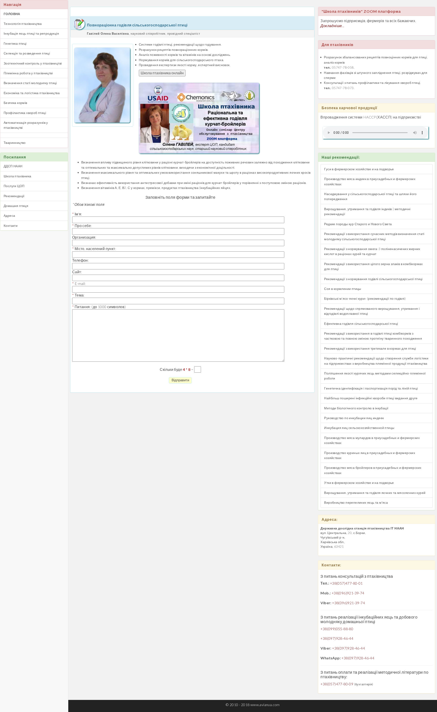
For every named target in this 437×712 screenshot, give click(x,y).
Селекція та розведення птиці (27, 53)
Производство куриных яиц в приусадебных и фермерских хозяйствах (369, 455)
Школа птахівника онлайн (162, 73)
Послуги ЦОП (14, 186)
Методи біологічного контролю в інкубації (356, 408)
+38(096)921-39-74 (348, 593)
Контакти (11, 225)
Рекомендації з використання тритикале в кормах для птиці (370, 348)
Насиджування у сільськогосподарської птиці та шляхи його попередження (370, 196)
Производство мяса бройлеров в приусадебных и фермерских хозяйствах (372, 470)
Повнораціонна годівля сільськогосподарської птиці (137, 25)
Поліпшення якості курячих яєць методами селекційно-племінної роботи (375, 375)
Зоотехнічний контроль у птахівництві (33, 63)
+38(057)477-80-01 (346, 583)
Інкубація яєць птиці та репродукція (31, 33)
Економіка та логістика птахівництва (32, 93)
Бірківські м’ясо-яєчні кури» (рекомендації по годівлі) (365, 298)
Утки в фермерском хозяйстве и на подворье (359, 483)
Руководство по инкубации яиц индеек (354, 418)
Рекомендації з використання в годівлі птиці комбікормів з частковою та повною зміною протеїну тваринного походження (373, 335)
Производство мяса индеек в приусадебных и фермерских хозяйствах (369, 181)
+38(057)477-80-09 (336, 684)
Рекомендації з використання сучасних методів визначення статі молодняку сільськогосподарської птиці (374, 236)
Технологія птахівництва (23, 24)
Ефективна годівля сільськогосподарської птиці (361, 323)
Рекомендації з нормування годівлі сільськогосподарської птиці (373, 279)
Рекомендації (14, 196)
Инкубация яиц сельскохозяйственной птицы (359, 428)
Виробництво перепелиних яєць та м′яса (356, 502)
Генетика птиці (15, 43)
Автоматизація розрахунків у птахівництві (26, 125)
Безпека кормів (15, 103)
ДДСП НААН (13, 166)
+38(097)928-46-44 (336, 638)
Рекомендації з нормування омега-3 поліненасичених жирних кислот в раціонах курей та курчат (372, 251)
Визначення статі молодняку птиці (30, 83)
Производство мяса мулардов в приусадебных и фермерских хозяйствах (372, 440)
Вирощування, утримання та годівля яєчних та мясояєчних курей (374, 493)
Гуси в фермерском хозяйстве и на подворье (359, 169)
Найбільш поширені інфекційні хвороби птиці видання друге (370, 398)
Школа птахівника (17, 176)
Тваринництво (15, 142)
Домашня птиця (16, 206)
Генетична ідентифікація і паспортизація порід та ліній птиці (371, 388)
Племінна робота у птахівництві (28, 73)
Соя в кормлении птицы (342, 289)
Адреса (9, 215)
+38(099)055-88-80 (336, 629)
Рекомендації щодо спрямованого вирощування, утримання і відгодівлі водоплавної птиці (371, 311)
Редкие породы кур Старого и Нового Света (358, 224)
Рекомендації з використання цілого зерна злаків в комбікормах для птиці (373, 266)
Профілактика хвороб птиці (25, 113)
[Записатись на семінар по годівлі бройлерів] (199, 117)
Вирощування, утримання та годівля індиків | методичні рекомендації (367, 211)
